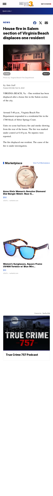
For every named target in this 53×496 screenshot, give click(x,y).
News (6, 22)
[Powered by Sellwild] (46, 313)
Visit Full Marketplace (41, 163)
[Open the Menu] (4, 4)
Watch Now (45, 4)
